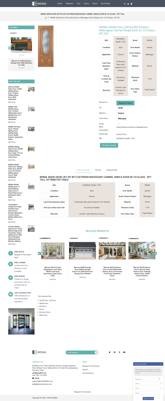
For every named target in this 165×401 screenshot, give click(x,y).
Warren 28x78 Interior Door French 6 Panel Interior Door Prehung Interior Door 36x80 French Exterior (141, 271)
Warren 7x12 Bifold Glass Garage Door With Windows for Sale (21, 63)
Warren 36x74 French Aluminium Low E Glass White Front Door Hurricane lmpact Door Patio (53, 271)
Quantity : (101, 124)
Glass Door (43, 315)
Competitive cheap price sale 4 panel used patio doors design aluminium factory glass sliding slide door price (15, 212)
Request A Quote (125, 103)
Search (85, 370)
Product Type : (103, 134)
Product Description (83, 170)
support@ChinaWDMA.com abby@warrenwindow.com (42, 381)
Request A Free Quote (90, 366)
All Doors (42, 306)
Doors (41, 309)
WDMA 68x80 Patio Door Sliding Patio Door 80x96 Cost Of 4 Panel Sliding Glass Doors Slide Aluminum (15, 171)
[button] (148, 364)
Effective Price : (103, 102)
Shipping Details (111, 170)
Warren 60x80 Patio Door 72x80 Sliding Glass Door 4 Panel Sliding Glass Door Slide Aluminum (15, 93)
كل (46, 18)
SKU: (100, 138)
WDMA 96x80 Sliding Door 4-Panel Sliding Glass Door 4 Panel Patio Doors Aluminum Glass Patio (15, 191)
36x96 (120, 108)
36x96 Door (43, 303)
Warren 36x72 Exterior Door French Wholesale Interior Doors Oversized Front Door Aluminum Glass (112, 271)
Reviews (98, 170)
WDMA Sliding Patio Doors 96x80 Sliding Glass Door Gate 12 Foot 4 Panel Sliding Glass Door (15, 152)
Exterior (121, 113)
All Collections (88, 373)
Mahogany (122, 119)
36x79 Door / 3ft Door (47, 300)
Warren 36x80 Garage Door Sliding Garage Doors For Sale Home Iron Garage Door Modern (82, 270)
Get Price (11, 102)
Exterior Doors (44, 312)
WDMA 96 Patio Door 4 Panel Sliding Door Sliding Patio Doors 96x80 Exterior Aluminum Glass (15, 133)
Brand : (101, 127)
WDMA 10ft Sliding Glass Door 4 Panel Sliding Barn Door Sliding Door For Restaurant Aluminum (15, 113)
